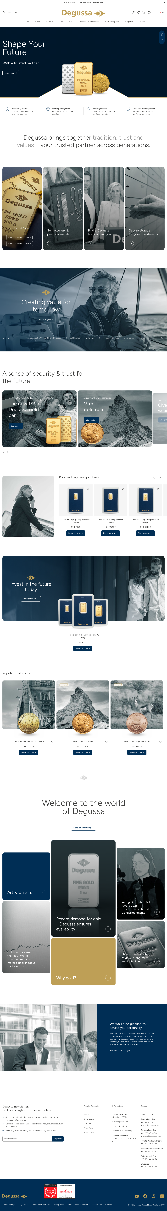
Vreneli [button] (142, 338)
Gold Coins (89, 1119)
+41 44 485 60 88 (149, 1159)
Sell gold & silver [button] (73, 338)
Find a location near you (120, 1050)
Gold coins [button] (129, 338)
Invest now (10, 73)
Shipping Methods (120, 1121)
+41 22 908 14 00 (149, 1133)
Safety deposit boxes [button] (109, 338)
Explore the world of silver (18, 243)
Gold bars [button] (90, 338)
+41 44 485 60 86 (149, 1143)
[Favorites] (138, 12)
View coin (90, 420)
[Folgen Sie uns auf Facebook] (145, 1196)
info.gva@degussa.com (151, 1136)
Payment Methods (120, 1126)
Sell (70, 21)
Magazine (129, 21)
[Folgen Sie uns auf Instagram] (153, 1196)
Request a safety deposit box (44, 324)
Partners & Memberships (123, 1131)
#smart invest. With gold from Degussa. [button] (43, 338)
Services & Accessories (88, 21)
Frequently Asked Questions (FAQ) (120, 1115)
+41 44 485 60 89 (149, 1166)
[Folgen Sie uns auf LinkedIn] (162, 1196)
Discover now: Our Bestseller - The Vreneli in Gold (83, 2)
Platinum (49, 21)
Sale (61, 21)
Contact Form (147, 1114)
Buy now (14, 426)
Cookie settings (9, 1205)
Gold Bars (88, 1123)
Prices (142, 21)
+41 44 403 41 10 (148, 1122)
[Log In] (133, 12)
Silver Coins (89, 1132)
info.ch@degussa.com (151, 1125)
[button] (149, 12)
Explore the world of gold (18, 237)
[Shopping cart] (143, 12)
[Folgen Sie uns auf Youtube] (136, 1196)
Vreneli (87, 1114)
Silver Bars (88, 1128)
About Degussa (112, 21)
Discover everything (82, 828)
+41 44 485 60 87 (149, 1151)
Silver (37, 21)
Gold (27, 21)
